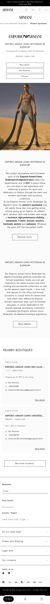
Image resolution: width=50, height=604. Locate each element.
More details (40, 400)
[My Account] (25, 599)
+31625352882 (13, 386)
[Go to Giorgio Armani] (26, 10)
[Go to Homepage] (25, 17)
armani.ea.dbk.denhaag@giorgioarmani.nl (24, 390)
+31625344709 (13, 435)
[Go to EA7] (39, 10)
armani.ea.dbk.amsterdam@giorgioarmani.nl (25, 439)
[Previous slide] (1, 3)
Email (5, 491)
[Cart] (42, 599)
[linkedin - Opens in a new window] (9, 573)
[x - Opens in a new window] (3, 573)
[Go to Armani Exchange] (46, 10)
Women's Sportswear (38, 23)
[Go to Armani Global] (7, 10)
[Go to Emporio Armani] (33, 10)
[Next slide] (48, 3)
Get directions (13, 383)
